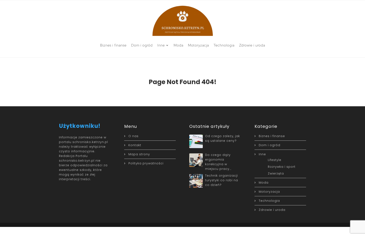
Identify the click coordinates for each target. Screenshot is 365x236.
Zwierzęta (276, 173)
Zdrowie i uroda (252, 45)
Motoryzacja (198, 45)
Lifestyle (274, 160)
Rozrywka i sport (282, 167)
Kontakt (134, 145)
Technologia (224, 45)
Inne (161, 45)
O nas (133, 136)
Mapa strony (139, 154)
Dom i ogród (142, 45)
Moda (178, 45)
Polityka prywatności (145, 163)
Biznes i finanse (113, 45)
